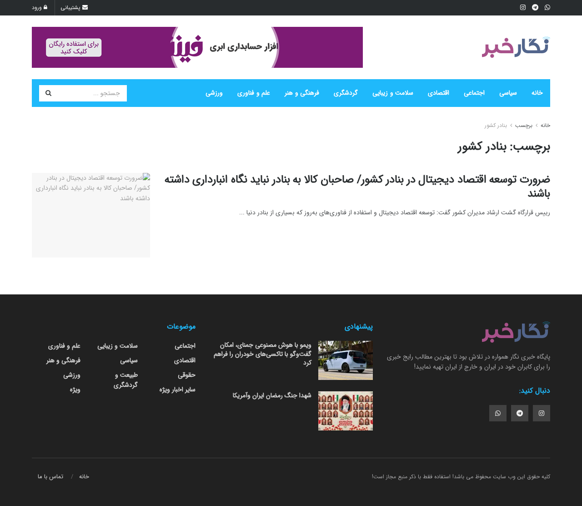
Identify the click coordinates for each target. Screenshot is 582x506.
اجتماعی (474, 93)
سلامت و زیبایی (392, 93)
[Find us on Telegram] (519, 413)
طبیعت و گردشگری (126, 380)
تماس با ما (50, 476)
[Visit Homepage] (516, 47)
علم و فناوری (253, 93)
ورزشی (214, 93)
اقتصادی (438, 93)
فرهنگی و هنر (302, 93)
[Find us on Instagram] (541, 413)
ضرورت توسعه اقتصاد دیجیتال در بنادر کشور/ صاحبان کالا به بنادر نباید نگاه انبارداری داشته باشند (357, 186)
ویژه (75, 390)
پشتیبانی (71, 7)
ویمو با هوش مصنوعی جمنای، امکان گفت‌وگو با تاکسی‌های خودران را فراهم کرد (262, 354)
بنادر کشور (496, 125)
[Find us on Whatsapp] (498, 413)
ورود (38, 7)
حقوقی (187, 375)
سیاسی (508, 93)
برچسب (523, 125)
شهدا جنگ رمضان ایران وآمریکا (272, 395)
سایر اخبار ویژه (178, 390)
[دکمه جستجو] (48, 93)
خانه (537, 93)
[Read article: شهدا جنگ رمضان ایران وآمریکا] (345, 410)
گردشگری (346, 93)
